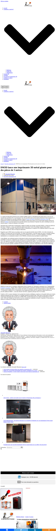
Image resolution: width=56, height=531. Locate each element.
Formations (6, 79)
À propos (6, 301)
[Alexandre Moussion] (10, 331)
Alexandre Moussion (10, 174)
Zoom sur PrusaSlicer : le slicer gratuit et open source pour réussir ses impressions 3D (21, 371)
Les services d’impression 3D (10, 76)
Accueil (5, 8)
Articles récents (7, 303)
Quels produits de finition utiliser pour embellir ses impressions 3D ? (18, 369)
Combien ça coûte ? (8, 78)
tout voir (24, 367)
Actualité (6, 75)
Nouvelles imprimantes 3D (10, 163)
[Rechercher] (22, 447)
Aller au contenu (4, 1)
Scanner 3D (6, 74)
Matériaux (8, 70)
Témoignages (9, 72)
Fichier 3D (8, 71)
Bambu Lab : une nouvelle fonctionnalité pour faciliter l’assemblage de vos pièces (20, 370)
